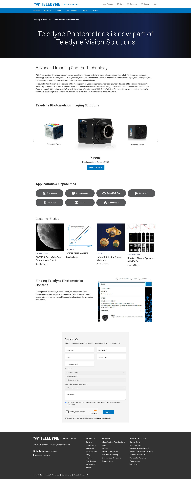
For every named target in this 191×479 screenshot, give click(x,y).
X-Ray (88, 455)
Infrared (88, 458)
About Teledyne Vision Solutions (113, 442)
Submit (108, 412)
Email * (69, 357)
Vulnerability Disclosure (138, 458)
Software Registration (137, 455)
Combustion (113, 202)
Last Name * (102, 350)
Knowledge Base (135, 445)
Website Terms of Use (81, 475)
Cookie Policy (66, 475)
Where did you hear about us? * (76, 384)
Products (37, 11)
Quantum (52, 202)
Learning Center (107, 461)
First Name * (71, 350)
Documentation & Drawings (139, 448)
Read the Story (41, 264)
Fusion (82, 202)
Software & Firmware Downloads (141, 451)
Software (89, 467)
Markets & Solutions (52, 11)
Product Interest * (71, 376)
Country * (68, 369)
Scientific (54, 451)
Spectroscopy (82, 193)
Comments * (71, 394)
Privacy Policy (38, 475)
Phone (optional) (72, 364)
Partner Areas (135, 461)
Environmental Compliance (111, 458)
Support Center (135, 442)
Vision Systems (91, 461)
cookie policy (107, 418)
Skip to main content (95, 2)
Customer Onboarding (110, 455)
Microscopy (52, 193)
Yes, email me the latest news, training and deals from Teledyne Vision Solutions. (95, 403)
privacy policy (97, 418)
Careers (105, 448)
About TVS (47, 20)
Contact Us (133, 464)
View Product (95, 167)
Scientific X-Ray (113, 193)
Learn (66, 11)
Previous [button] (33, 140)
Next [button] (158, 140)
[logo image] (56, 4)
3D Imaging (90, 448)
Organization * (103, 357)
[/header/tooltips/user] (104, 4)
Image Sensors (91, 445)
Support (74, 11)
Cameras (89, 442)
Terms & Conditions (52, 475)
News (104, 445)
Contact (94, 11)
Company (84, 11)
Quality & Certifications (110, 451)
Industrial (45, 451)
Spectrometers (91, 464)
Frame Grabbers (91, 451)
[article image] (50, 237)
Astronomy (143, 193)
